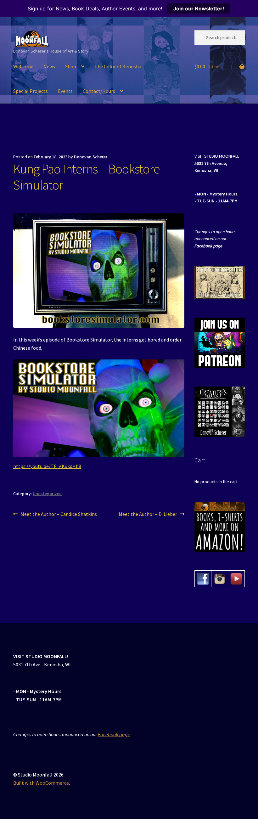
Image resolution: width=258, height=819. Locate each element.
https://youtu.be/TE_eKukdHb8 (47, 466)
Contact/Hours (99, 91)
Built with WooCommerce (41, 783)
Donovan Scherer (90, 157)
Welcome (23, 66)
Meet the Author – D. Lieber (148, 514)
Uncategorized (47, 493)
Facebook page (208, 246)
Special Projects (30, 91)
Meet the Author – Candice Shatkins (58, 514)
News (49, 66)
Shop (70, 66)
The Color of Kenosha (117, 66)
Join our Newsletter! (198, 8)
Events (65, 91)
